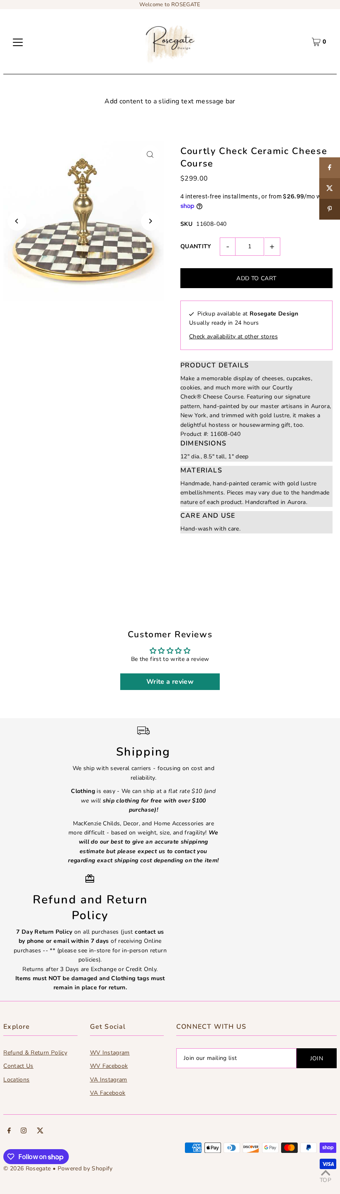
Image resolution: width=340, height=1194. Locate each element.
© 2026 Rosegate (27, 1168)
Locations (16, 1080)
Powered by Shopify (85, 1168)
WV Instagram (110, 1053)
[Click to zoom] (150, 154)
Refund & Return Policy (35, 1053)
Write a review (170, 681)
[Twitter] (40, 1131)
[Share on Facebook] (329, 167)
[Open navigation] (17, 42)
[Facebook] (9, 1131)
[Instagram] (24, 1131)
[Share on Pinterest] (329, 209)
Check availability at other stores (233, 336)
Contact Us (18, 1066)
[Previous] (16, 221)
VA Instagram (108, 1080)
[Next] (150, 221)
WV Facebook (109, 1066)
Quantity (195, 246)
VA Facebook (108, 1093)
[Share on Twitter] (329, 188)
